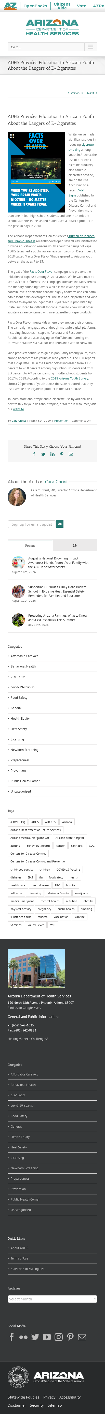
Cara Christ (19, 420)
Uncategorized (21, 791)
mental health (50, 901)
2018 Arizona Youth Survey (69, 378)
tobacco (42, 917)
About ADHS (19, 1248)
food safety (56, 877)
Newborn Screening (24, 750)
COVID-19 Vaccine (68, 869)
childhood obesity (21, 869)
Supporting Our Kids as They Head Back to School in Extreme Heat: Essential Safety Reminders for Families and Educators (57, 591)
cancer (60, 845)
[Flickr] (23, 1337)
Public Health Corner (25, 781)
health (74, 877)
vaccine (80, 917)
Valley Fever (36, 925)
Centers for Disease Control (28, 853)
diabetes (15, 877)
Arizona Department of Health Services (35, 830)
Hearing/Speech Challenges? (28, 1039)
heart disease (40, 885)
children (45, 869)
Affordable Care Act (24, 656)
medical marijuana (22, 901)
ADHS (35, 822)
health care (17, 885)
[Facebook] (12, 1337)
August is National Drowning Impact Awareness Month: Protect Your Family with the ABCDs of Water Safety (58, 562)
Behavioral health (38, 845)
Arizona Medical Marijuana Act (29, 838)
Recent (30, 546)
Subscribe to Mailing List (27, 1269)
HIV (57, 885)
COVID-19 (18, 677)
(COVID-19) (17, 822)
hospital (71, 885)
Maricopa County (58, 893)
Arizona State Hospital (70, 838)
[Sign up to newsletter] (59, 524)
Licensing (17, 739)
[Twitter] (35, 1337)
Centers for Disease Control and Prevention (38, 861)
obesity (88, 901)
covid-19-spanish (22, 687)
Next (90, 93)
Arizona (67, 822)
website (18, 409)
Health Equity (20, 718)
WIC (52, 925)
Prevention (61, 420)
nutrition (71, 901)
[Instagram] (59, 1337)
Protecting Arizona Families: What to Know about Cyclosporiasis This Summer (57, 617)
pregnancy (44, 909)
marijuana (81, 893)
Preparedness (20, 760)
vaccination (61, 917)
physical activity (20, 909)
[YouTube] (47, 1337)
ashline (15, 845)
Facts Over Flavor (42, 271)
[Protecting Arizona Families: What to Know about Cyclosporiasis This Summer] (18, 616)
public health (66, 909)
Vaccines (15, 925)
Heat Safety (19, 729)
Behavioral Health (23, 666)
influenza (16, 893)
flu (41, 877)
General (16, 708)
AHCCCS (50, 822)
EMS (30, 877)
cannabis (77, 845)
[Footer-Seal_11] (46, 1368)
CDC (92, 845)
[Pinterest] (70, 1337)
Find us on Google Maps (24, 1008)
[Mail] (82, 1337)
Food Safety (19, 697)
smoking (86, 909)
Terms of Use (19, 1258)
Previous (77, 93)
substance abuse (20, 917)
